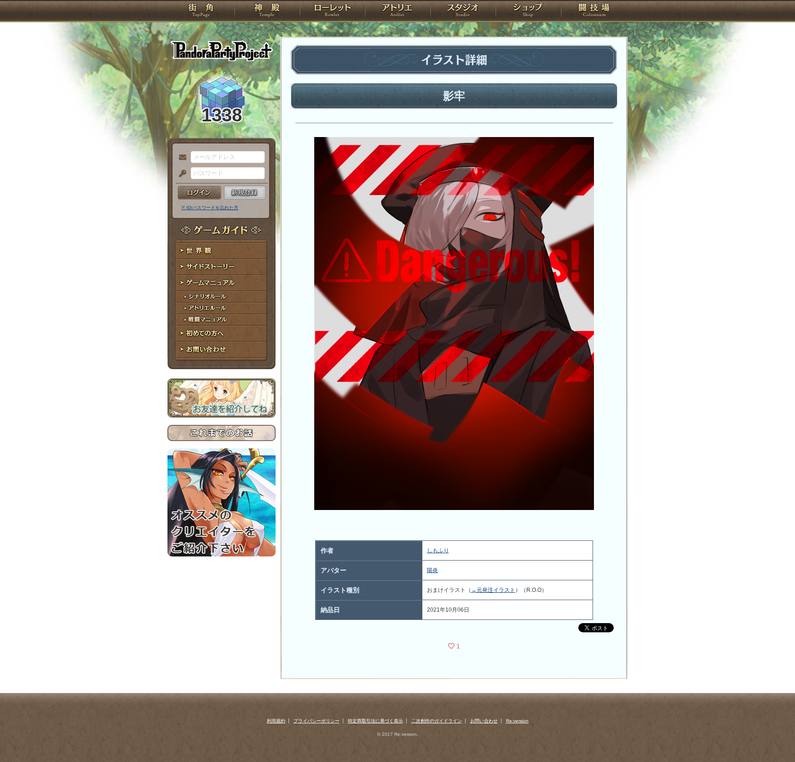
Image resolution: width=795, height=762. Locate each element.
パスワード (180, 174)
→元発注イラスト (493, 590)
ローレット (332, 11)
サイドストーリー (221, 267)
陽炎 (432, 570)
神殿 (267, 11)
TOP (200, 11)
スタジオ (462, 11)
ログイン (199, 193)
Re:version (517, 720)
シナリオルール (221, 297)
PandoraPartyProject (221, 50)
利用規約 (276, 720)
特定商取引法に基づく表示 (375, 720)
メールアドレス (180, 158)
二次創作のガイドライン (436, 720)
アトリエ (397, 11)
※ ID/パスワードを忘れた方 (209, 207)
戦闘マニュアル (221, 320)
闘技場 (594, 11)
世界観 (221, 251)
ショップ (528, 11)
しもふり (438, 550)
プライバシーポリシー (317, 720)
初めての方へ (221, 334)
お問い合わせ (221, 350)
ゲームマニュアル (221, 283)
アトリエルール (221, 308)
